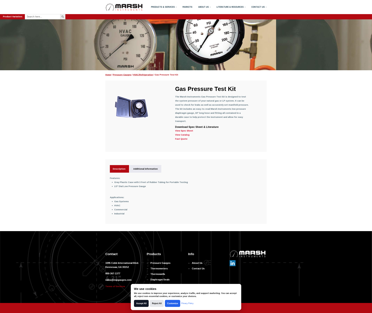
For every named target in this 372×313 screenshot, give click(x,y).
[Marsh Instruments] (123, 7)
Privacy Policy (187, 303)
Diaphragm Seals (160, 279)
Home (108, 75)
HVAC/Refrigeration (143, 75)
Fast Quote (181, 139)
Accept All (141, 303)
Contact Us (258, 7)
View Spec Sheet (184, 130)
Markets (187, 7)
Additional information (145, 169)
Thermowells (157, 274)
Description (119, 169)
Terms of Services (115, 286)
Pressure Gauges (122, 75)
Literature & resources (230, 7)
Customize (172, 303)
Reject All (157, 303)
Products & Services (163, 7)
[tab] (119, 169)
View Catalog (182, 135)
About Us (203, 7)
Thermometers (159, 268)
